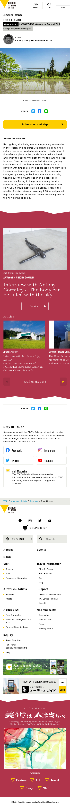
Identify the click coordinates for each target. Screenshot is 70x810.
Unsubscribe (45, 619)
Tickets (9, 569)
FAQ (8, 652)
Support (42, 589)
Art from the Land (35, 381)
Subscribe (44, 615)
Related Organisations (17, 627)
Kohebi (42, 603)
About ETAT (11, 609)
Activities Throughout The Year (18, 621)
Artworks (34, 501)
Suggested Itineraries (16, 578)
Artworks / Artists (12, 15)
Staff (46, 788)
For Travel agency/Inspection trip (16, 646)
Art (38, 780)
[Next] (63, 382)
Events (41, 549)
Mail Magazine (46, 609)
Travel (55, 780)
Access (8, 549)
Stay (41, 582)
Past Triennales (13, 615)
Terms (42, 624)
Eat (40, 578)
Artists (9, 599)
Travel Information (49, 563)
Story (29, 788)
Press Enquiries (13, 640)
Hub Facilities (46, 573)
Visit (6, 563)
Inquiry (8, 635)
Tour (8, 573)
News (7, 556)
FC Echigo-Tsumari (48, 599)
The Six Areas (46, 569)
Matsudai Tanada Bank (50, 594)
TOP (5, 501)
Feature (21, 780)
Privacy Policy (46, 628)
